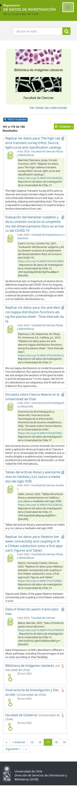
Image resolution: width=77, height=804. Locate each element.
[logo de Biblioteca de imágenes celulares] (10, 677)
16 (39, 742)
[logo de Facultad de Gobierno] (10, 727)
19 (64, 742)
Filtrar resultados (17, 119)
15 (31, 742)
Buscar (66, 31)
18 (56, 742)
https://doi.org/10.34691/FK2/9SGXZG (40, 178)
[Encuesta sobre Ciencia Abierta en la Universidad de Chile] (10, 407)
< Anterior (18, 742)
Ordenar (64, 126)
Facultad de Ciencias (43, 617)
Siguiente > (13, 749)
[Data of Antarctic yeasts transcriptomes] (10, 621)
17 (49, 742)
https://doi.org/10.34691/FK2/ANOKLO (40, 355)
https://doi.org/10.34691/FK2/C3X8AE (40, 581)
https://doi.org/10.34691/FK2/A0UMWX (41, 261)
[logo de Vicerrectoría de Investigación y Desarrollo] (10, 702)
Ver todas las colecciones (48, 107)
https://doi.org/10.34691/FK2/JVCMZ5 (40, 433)
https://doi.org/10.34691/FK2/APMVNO (41, 630)
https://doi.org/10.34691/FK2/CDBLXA (40, 504)
